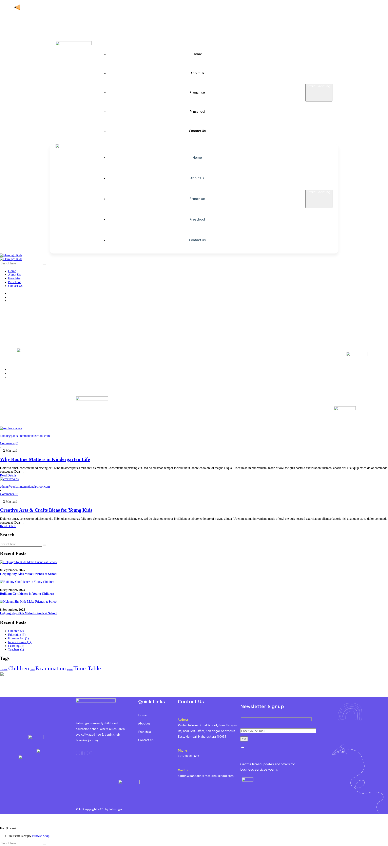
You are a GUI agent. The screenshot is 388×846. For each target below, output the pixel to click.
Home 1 (13, 369)
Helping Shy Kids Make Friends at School (28, 574)
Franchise (145, 732)
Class (32, 670)
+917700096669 (188, 756)
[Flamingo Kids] (11, 255)
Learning (16, 645)
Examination (19, 638)
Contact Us (146, 740)
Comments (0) (9, 443)
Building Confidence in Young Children (27, 593)
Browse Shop (41, 836)
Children (16, 631)
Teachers (16, 649)
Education (17, 634)
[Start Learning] (318, 99)
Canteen (3, 670)
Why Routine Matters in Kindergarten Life (45, 459)
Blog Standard (19, 373)
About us (144, 723)
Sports (70, 670)
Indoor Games (20, 642)
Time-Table (87, 668)
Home (142, 715)
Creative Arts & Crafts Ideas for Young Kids (46, 510)
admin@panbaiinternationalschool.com (25, 435)
